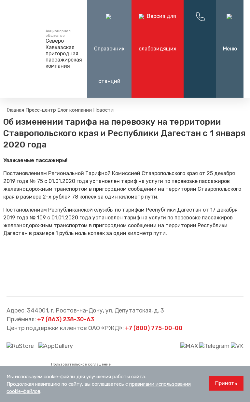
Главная (15, 110)
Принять (226, 383)
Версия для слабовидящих (157, 32)
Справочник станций (109, 65)
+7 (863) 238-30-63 (65, 319)
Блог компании (74, 110)
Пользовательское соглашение (81, 364)
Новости (103, 110)
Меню (230, 49)
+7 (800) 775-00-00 (154, 328)
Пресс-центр (40, 110)
